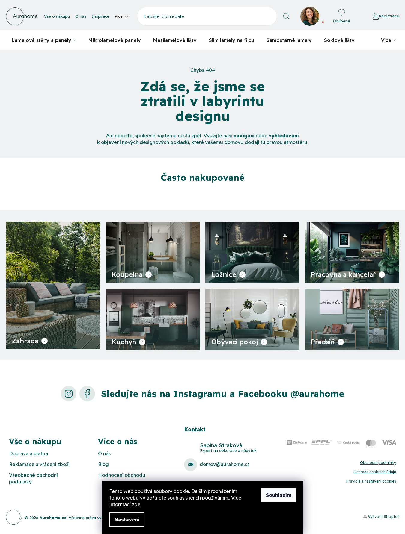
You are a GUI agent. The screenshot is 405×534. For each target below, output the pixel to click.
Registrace (389, 15)
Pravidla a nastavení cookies (371, 481)
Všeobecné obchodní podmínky (33, 478)
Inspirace (100, 16)
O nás (80, 16)
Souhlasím (278, 495)
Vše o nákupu (57, 16)
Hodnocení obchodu (121, 475)
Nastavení (127, 520)
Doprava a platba (28, 453)
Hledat (286, 16)
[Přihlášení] (356, 16)
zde (136, 504)
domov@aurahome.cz (225, 464)
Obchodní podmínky (378, 462)
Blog (103, 464)
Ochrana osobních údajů (374, 472)
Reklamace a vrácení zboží (39, 464)
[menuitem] (44, 40)
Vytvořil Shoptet (383, 516)
